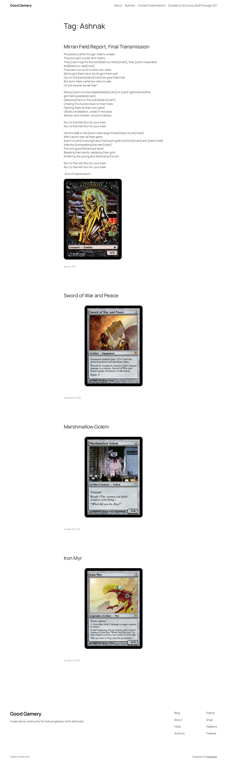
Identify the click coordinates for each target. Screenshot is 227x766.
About (118, 5)
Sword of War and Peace (91, 295)
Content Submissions (151, 5)
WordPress (212, 756)
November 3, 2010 (72, 397)
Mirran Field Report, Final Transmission (106, 46)
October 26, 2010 (72, 529)
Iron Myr (73, 558)
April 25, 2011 (70, 266)
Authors (130, 5)
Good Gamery (21, 5)
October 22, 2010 (72, 660)
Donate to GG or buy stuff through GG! (192, 5)
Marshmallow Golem (86, 426)
